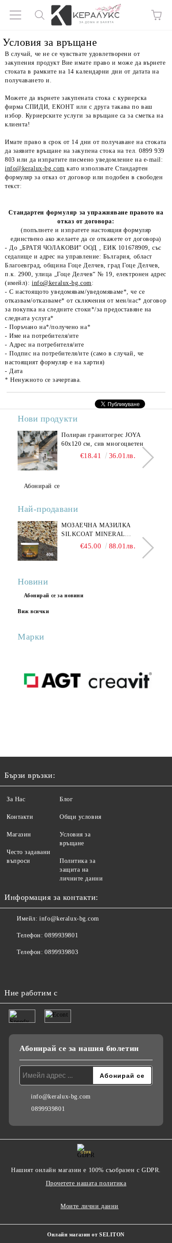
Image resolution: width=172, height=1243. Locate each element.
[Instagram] (35, 970)
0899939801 (61, 935)
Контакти (20, 817)
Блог (66, 799)
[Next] (143, 457)
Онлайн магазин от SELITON (86, 1235)
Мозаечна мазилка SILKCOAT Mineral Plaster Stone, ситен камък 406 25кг (100, 530)
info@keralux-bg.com (35, 168)
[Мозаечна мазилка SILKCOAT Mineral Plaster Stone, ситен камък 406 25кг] (37, 541)
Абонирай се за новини (54, 595)
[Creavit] (120, 681)
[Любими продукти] (132, 15)
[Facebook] (16, 970)
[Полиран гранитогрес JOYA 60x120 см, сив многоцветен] (37, 450)
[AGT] (51, 681)
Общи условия (80, 817)
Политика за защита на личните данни (81, 870)
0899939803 (61, 952)
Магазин (19, 834)
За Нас (16, 799)
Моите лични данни (89, 1206)
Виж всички (33, 611)
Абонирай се (42, 486)
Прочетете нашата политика (86, 1183)
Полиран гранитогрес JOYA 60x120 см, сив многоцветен (102, 439)
